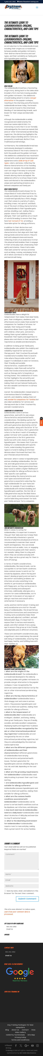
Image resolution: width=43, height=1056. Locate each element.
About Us (15, 1030)
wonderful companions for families (21, 399)
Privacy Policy (20, 1037)
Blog (7, 1030)
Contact (25, 1030)
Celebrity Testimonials (15, 1035)
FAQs (33, 1030)
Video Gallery (20, 1032)
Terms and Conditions (20, 1040)
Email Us (9, 929)
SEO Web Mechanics (28, 1053)
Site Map (31, 1035)
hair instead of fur (15, 221)
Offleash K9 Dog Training (8, 1048)
